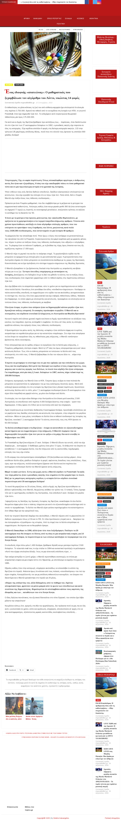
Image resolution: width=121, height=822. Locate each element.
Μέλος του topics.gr (29, 808)
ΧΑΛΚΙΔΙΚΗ (37, 18)
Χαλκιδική (108, 391)
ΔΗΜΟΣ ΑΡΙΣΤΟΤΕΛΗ (105, 384)
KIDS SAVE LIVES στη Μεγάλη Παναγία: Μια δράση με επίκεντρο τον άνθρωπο (106, 402)
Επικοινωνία (78, 29)
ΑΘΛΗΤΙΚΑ (93, 18)
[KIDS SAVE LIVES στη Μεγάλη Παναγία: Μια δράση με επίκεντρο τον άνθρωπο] (106, 367)
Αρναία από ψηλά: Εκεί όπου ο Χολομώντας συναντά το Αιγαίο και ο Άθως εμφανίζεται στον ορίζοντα (105, 515)
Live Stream (51, 29)
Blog (41, 29)
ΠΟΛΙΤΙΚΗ (61, 24)
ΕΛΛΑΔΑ (68, 18)
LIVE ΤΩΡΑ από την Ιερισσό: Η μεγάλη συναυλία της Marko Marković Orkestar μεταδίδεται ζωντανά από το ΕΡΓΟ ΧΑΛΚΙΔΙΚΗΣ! (106, 339)
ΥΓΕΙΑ (100, 391)
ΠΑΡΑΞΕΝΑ (19, 85)
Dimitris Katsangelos (61, 818)
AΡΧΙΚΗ (27, 18)
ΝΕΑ (99, 282)
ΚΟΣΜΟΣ (80, 18)
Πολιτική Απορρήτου (112, 818)
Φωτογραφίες (64, 29)
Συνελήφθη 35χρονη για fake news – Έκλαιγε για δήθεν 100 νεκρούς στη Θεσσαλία (53, 737)
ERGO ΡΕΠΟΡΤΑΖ (54, 18)
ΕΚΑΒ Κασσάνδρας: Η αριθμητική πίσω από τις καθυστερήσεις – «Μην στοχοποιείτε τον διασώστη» (40, 2)
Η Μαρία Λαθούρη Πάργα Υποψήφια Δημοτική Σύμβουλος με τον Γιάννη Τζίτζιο (36, 733)
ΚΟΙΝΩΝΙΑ (101, 388)
